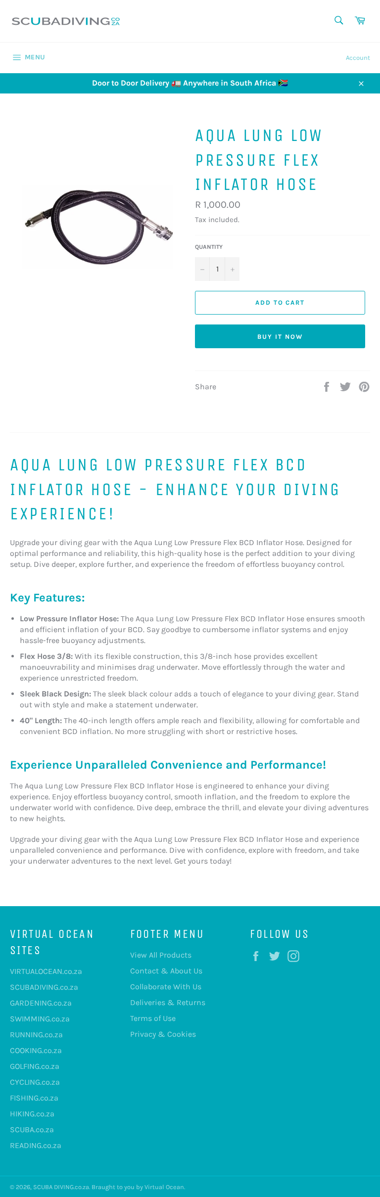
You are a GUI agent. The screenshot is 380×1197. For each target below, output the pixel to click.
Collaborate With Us (165, 986)
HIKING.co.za (32, 1113)
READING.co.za (35, 1145)
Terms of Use (153, 1018)
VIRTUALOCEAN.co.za (46, 971)
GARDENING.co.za (41, 1003)
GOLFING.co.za (34, 1066)
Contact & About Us (166, 970)
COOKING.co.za (36, 1050)
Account (358, 57)
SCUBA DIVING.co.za (61, 1187)
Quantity (209, 246)
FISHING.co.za (34, 1098)
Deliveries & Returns (167, 1002)
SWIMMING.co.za (40, 1018)
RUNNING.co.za (36, 1034)
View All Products (160, 955)
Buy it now (280, 336)
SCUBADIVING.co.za (44, 987)
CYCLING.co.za (35, 1082)
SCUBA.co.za (32, 1129)
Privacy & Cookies (163, 1034)
